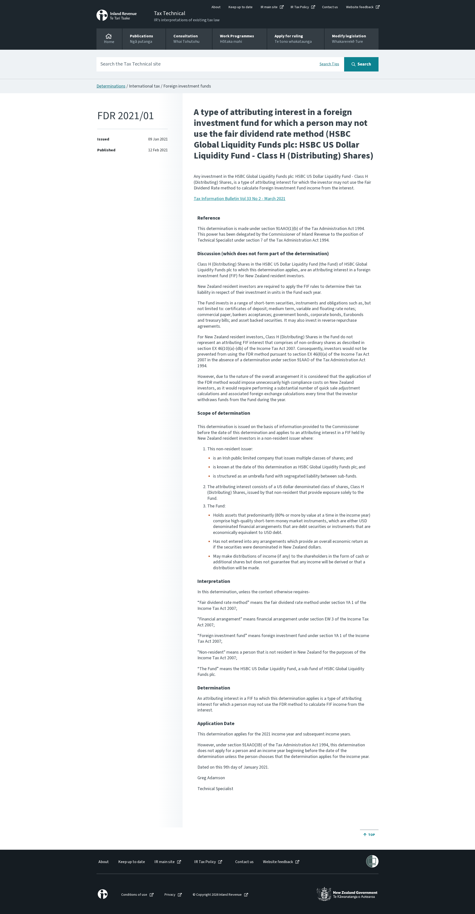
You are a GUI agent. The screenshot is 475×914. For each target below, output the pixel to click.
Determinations (110, 86)
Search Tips (329, 64)
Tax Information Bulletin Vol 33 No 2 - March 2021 (239, 199)
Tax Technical (169, 13)
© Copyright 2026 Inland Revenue (217, 895)
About (216, 7)
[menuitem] (103, 862)
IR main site (269, 7)
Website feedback (360, 7)
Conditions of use (134, 895)
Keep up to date (241, 7)
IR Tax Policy (300, 7)
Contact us (330, 7)
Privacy (170, 895)
